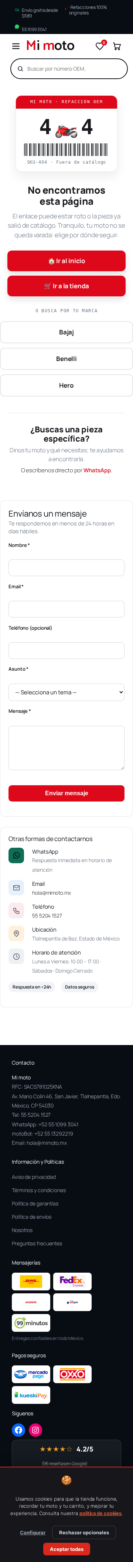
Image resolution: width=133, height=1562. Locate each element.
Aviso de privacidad (34, 1176)
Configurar (32, 1532)
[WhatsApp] (16, 855)
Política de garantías (35, 1203)
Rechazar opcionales (84, 1532)
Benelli (66, 358)
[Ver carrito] (117, 46)
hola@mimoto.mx (51, 892)
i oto (50, 46)
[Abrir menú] (15, 46)
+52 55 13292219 (53, 1133)
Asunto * (18, 669)
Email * (16, 586)
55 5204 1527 (47, 915)
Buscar (109, 68)
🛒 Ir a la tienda (66, 286)
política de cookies (100, 1513)
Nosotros (22, 1229)
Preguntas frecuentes (37, 1243)
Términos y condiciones (39, 1190)
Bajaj (66, 332)
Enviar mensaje (66, 793)
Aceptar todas (66, 1549)
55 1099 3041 (34, 29)
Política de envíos (31, 1216)
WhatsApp (96, 470)
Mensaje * (19, 711)
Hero (66, 385)
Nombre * (19, 545)
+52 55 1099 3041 (58, 1124)
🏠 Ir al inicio (67, 260)
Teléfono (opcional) (30, 628)
